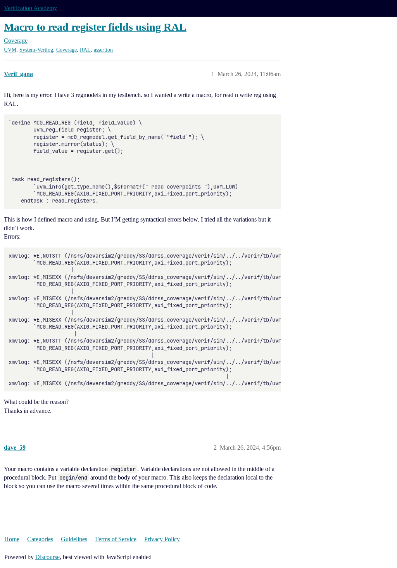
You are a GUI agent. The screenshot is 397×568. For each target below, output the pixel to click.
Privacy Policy (162, 539)
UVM (10, 50)
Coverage (66, 50)
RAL (85, 50)
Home (11, 539)
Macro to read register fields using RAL (95, 27)
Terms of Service (115, 539)
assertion (103, 50)
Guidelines (74, 539)
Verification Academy (30, 8)
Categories (40, 539)
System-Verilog (36, 50)
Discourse (47, 557)
